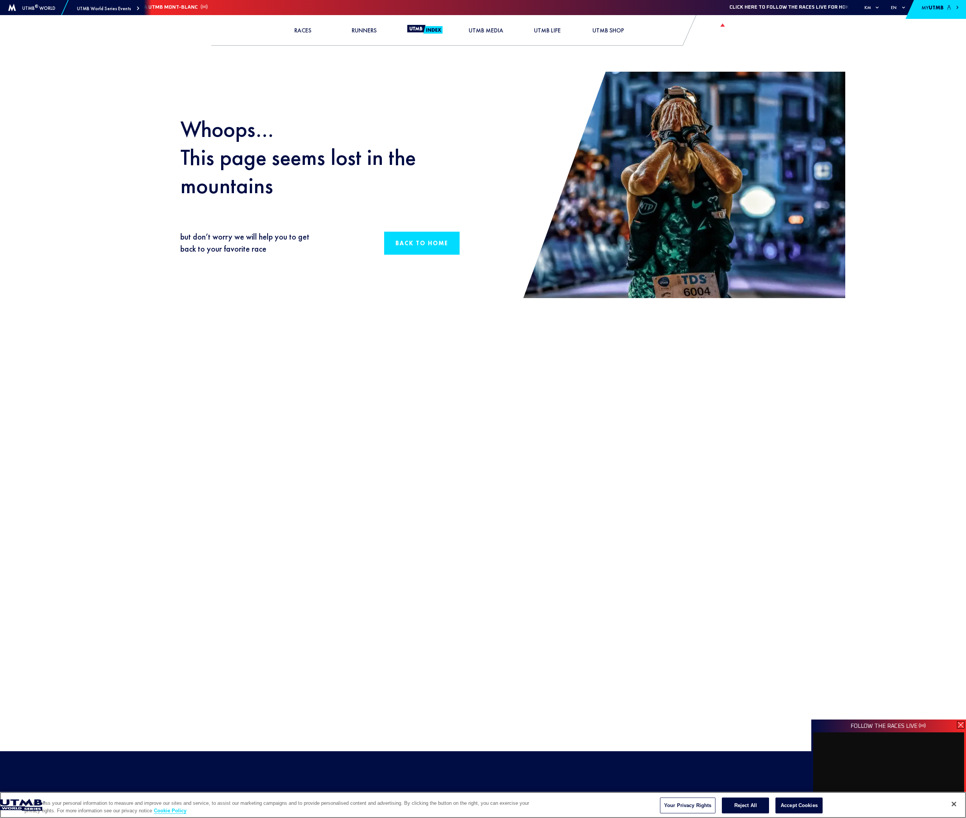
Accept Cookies (799, 805)
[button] (108, 8)
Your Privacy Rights (687, 805)
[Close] (954, 804)
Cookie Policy (170, 810)
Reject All (745, 805)
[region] (483, 805)
